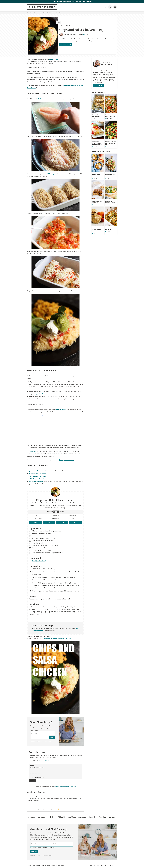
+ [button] (58, 511)
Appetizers (74, 7)
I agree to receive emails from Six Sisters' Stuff (44, 847)
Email (31, 777)
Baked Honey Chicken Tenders (110, 115)
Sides (100, 7)
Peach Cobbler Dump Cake (96, 175)
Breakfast (80, 7)
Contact (43, 865)
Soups (105, 7)
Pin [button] (75, 522)
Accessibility (36, 865)
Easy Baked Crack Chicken (110, 175)
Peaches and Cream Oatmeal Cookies (96, 229)
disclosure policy (53, 59)
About (29, 865)
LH (116, 865)
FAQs (48, 865)
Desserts (91, 7)
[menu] (115, 7)
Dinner (85, 7)
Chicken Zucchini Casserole (110, 228)
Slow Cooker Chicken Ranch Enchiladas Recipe (97, 143)
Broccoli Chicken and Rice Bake (97, 115)
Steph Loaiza (72, 34)
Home (28, 12)
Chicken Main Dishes (47, 12)
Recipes (31, 12)
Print (49, 522)
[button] (51, 847)
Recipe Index (67, 7)
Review (62, 522)
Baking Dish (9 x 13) (39, 561)
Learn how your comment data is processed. (65, 786)
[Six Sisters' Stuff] (42, 7)
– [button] (53, 511)
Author (32, 773)
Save (35, 522)
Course (35, 12)
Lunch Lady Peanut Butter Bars (97, 201)
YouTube (68, 638)
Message (32, 765)
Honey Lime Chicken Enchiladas (110, 201)
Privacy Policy (55, 865)
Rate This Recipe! (33, 760)
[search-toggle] (110, 7)
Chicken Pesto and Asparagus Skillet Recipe (110, 143)
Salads (96, 7)
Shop (62, 865)
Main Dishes (40, 12)
